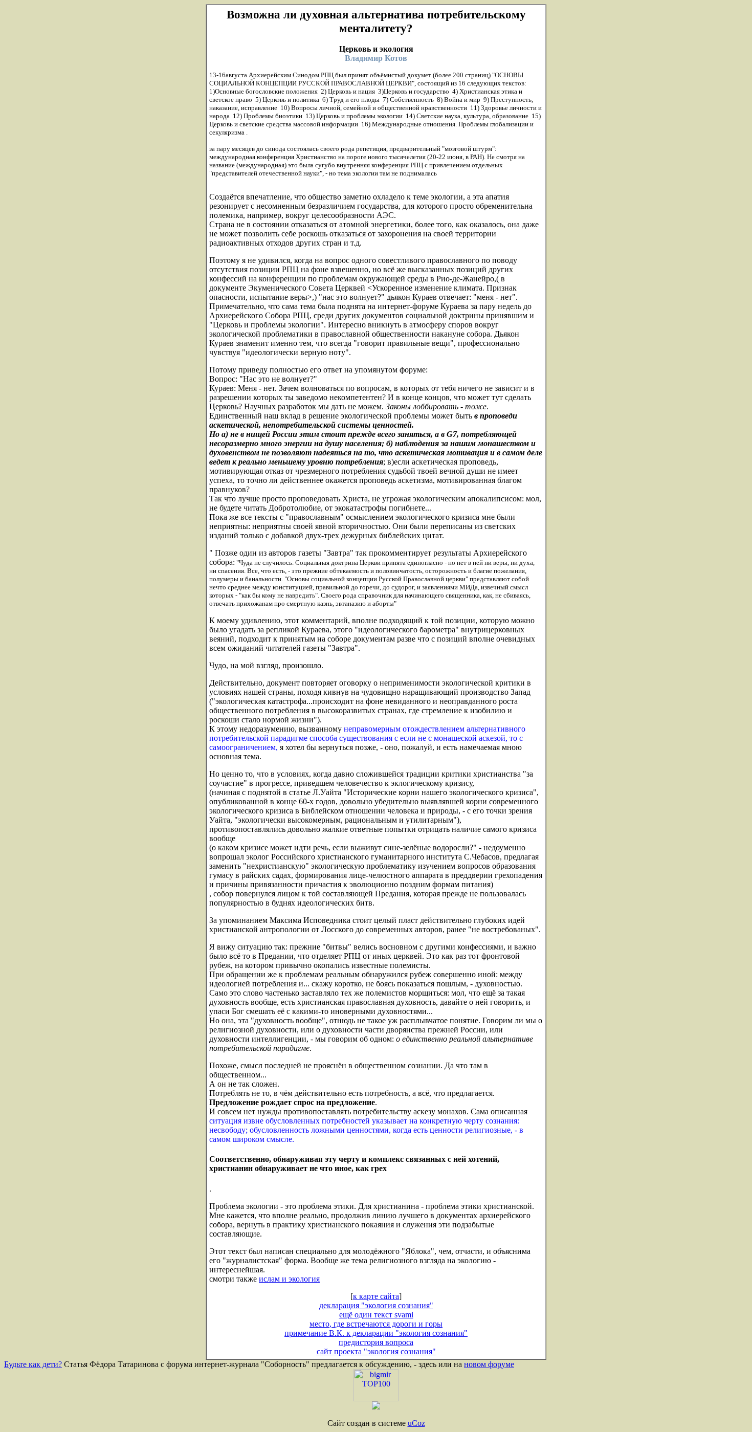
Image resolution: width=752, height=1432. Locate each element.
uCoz (416, 1423)
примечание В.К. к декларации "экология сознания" (376, 1333)
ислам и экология (289, 1278)
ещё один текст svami (376, 1314)
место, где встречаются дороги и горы (376, 1323)
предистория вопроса (376, 1342)
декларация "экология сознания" (376, 1305)
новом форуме (489, 1364)
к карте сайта (376, 1296)
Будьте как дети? (33, 1364)
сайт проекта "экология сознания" (376, 1351)
